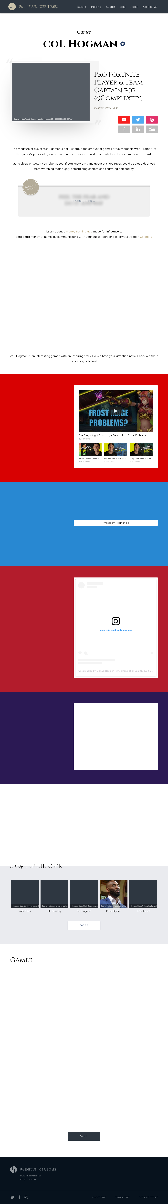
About (134, 6)
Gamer (100, 107)
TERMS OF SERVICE (148, 1197)
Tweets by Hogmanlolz (115, 522)
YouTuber (112, 107)
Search (110, 6)
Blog (123, 6)
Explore (81, 6)
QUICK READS (99, 1197)
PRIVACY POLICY (122, 1197)
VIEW (37, 548)
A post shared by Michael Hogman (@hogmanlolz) (104, 671)
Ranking (96, 6)
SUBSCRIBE (37, 452)
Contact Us (150, 6)
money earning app (79, 231)
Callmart (146, 237)
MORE (84, 925)
